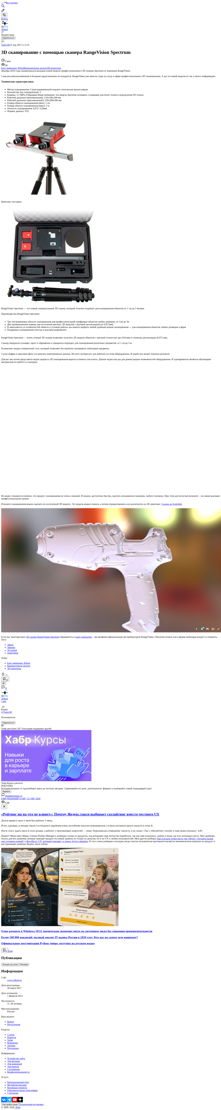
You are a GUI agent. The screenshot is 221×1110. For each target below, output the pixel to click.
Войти (10, 1021)
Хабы (10, 1040)
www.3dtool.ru (14, 980)
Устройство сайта (16, 1058)
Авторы (11, 1045)
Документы (13, 1066)
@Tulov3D (6, 712)
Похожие (24, 964)
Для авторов (13, 1061)
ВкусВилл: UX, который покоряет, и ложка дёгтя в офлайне (57, 841)
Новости (11, 1037)
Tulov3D (5, 45)
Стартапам (12, 1093)
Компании (12, 1043)
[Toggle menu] (2, 3)
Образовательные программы (22, 1090)
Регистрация (13, 1024)
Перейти (6, 791)
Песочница (13, 1048)
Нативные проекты (17, 1087)
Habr (17, 1107)
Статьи (10, 1034)
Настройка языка (10, 1104)
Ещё (10, 951)
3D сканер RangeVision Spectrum (42, 637)
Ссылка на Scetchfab (171, 504)
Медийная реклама (17, 1085)
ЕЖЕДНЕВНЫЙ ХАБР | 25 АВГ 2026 (20, 798)
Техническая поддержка (31, 1104)
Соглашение (13, 1069)
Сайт (3, 701)
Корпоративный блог (18, 1082)
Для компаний (14, 1064)
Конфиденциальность (18, 1072)
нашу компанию (83, 637)
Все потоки (12, 3)
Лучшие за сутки (10, 964)
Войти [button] (4, 19)
